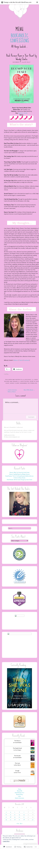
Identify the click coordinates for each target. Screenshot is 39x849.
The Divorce (17, 740)
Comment (31, 417)
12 (14, 814)
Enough (17, 770)
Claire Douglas (18, 750)
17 (6, 817)
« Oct (17, 823)
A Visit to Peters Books (19, 478)
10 (6, 814)
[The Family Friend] (32, 753)
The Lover (17, 763)
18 (10, 817)
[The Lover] (32, 767)
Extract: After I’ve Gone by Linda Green (20, 472)
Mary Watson (18, 765)
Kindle (25, 113)
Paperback (21, 113)
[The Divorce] (32, 745)
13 (19, 814)
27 (19, 819)
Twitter (21, 360)
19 (14, 817)
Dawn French (18, 772)
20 (19, 817)
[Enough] (32, 775)
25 (10, 819)
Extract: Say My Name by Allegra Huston (19, 474)
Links (19, 796)
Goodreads (26, 360)
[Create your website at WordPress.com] (19, 2)
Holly (28, 62)
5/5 (33, 379)
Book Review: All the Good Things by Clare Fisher (19, 479)
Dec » (21, 823)
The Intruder (17, 755)
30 (32, 819)
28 (24, 819)
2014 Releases (26, 379)
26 (14, 819)
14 (23, 814)
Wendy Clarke (15, 383)
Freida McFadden (18, 742)
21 (23, 817)
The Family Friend (17, 748)
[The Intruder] (32, 760)
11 (10, 814)
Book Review (25, 381)
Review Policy (19, 794)
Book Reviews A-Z (19, 792)
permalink (33, 383)
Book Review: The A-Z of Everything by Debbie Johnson (20, 476)
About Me (19, 791)
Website (16, 360)
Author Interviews (19, 798)
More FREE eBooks (29, 390)
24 (6, 819)
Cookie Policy (6, 841)
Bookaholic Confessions (19, 38)
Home (19, 789)
